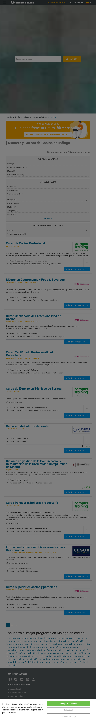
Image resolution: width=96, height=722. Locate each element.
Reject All (68, 710)
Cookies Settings (68, 716)
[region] (48, 710)
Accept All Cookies (68, 704)
